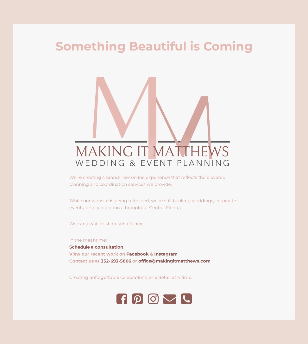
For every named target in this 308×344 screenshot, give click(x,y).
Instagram (166, 253)
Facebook (137, 253)
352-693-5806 (116, 260)
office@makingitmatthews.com (174, 260)
